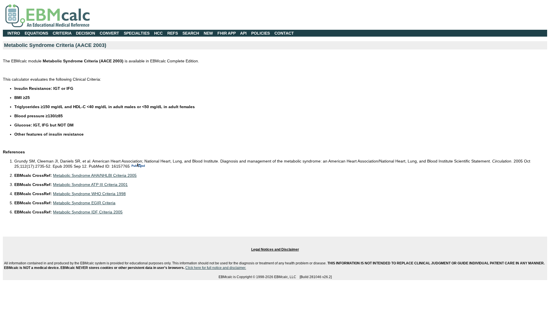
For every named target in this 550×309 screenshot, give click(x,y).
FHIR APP (226, 33)
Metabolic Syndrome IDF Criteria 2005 (88, 212)
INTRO (13, 33)
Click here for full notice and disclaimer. (215, 268)
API (243, 33)
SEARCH (190, 33)
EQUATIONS (36, 33)
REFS (172, 33)
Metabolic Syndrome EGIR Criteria (84, 203)
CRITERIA (62, 33)
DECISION (85, 33)
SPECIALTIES (137, 33)
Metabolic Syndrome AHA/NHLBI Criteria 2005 (95, 175)
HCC (158, 33)
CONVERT (109, 33)
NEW (208, 33)
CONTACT (284, 33)
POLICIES (260, 33)
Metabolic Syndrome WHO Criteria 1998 (89, 193)
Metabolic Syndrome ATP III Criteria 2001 (90, 184)
